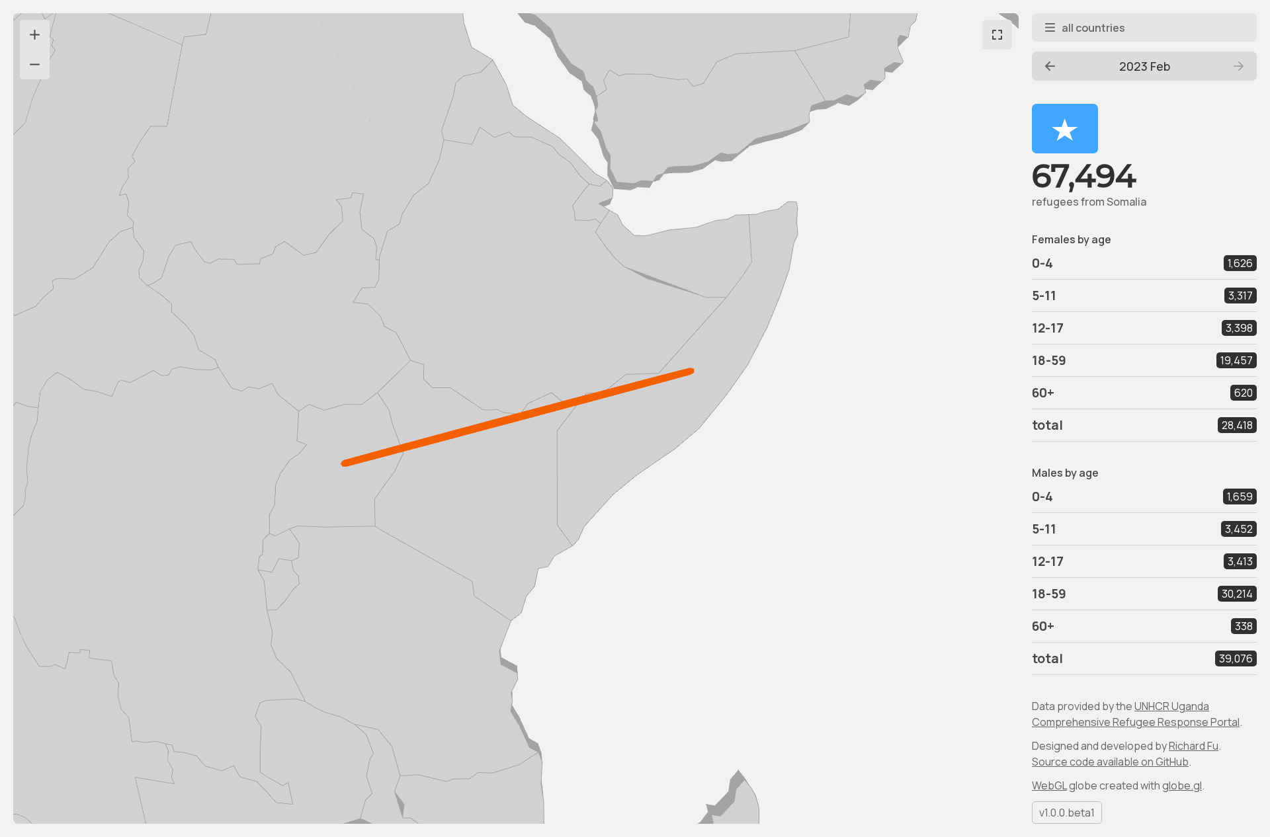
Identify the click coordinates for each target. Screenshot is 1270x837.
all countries (1093, 27)
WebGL (1049, 785)
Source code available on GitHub (1110, 761)
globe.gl (1182, 785)
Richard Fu (1193, 745)
